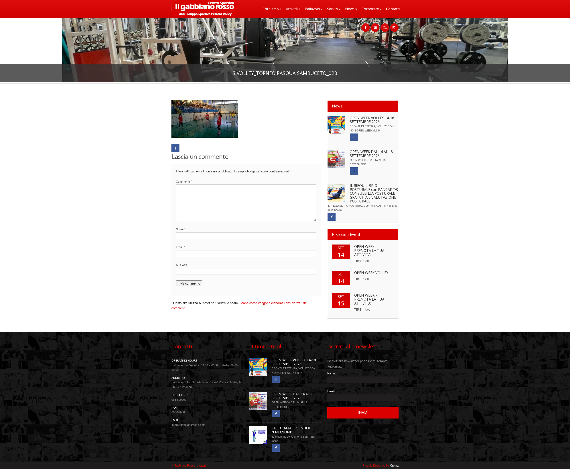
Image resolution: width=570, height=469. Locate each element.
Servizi (334, 8)
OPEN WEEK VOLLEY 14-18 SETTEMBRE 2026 (372, 120)
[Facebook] (175, 148)
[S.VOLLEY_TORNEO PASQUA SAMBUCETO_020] (204, 136)
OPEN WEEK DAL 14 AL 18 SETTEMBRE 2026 (371, 154)
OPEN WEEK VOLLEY (371, 273)
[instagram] (394, 25)
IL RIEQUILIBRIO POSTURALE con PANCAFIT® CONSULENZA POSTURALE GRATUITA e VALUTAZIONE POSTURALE (374, 193)
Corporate (372, 8)
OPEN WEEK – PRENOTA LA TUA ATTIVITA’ (369, 251)
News (351, 8)
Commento (184, 181)
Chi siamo (272, 8)
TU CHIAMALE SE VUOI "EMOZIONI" (291, 430)
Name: (331, 373)
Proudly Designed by (380, 465)
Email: (331, 391)
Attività (293, 8)
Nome (180, 229)
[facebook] (365, 25)
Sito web (181, 265)
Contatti (393, 8)
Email (180, 247)
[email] (375, 25)
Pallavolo (314, 8)
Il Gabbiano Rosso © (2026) (189, 465)
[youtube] (385, 25)
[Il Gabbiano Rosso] (203, 15)
